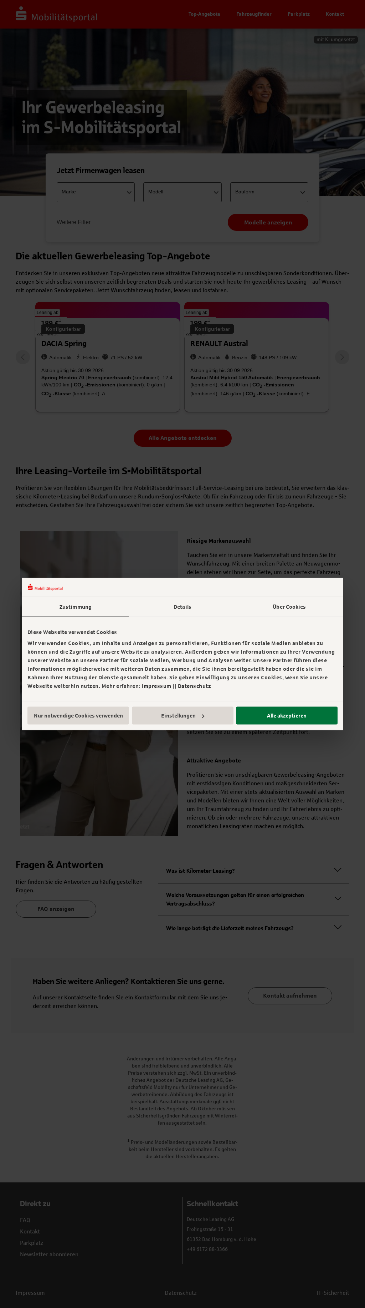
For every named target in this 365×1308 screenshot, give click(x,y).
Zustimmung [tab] (76, 606)
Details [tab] (182, 606)
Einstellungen (178, 716)
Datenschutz (194, 686)
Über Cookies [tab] (289, 606)
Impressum (156, 686)
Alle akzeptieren (287, 716)
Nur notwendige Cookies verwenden (78, 716)
